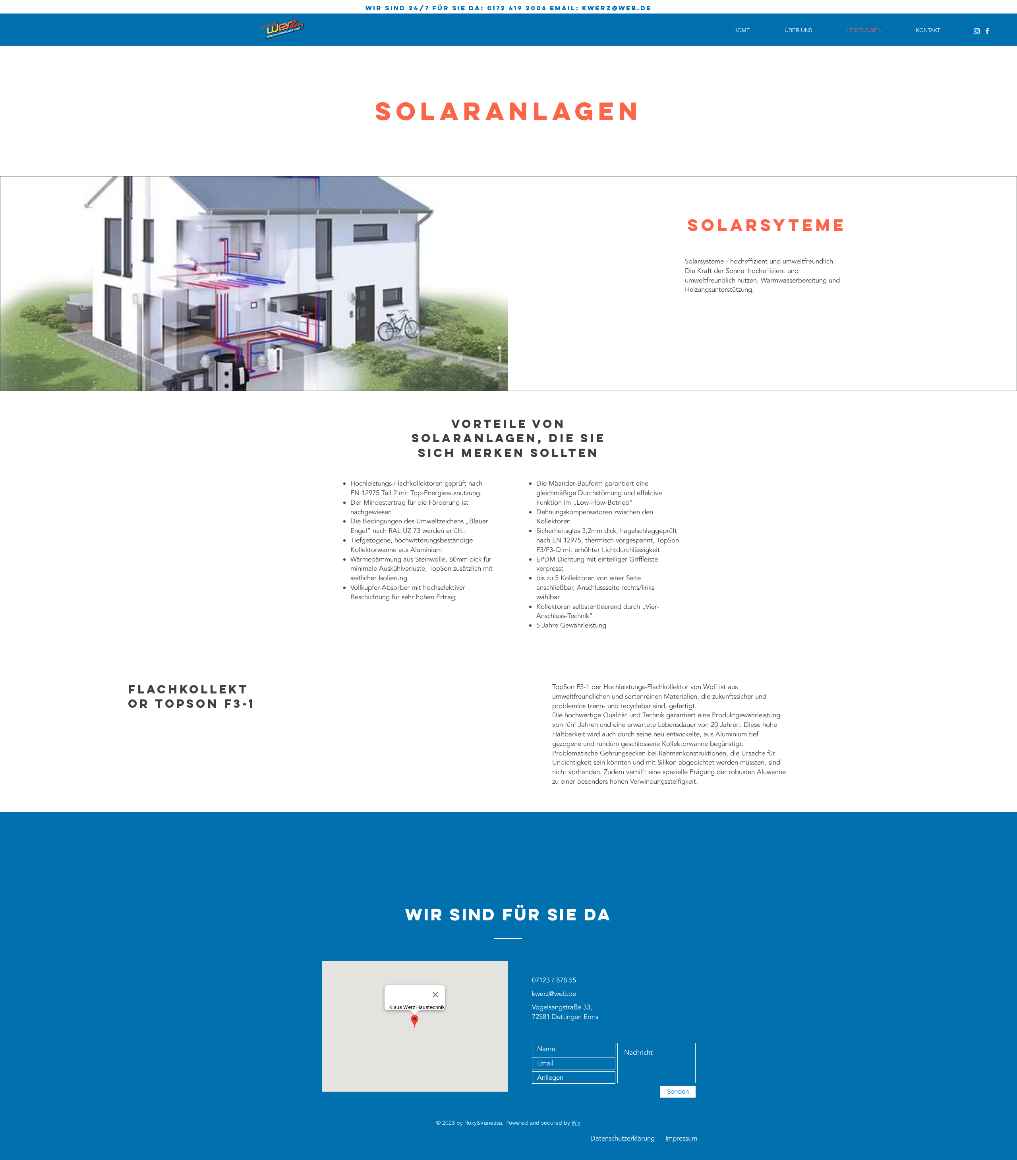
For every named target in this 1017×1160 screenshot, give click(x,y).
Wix (576, 1122)
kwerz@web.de (617, 8)
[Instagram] (977, 31)
